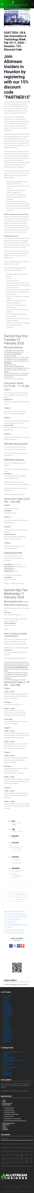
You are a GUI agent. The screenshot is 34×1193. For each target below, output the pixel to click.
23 (3, 1160)
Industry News (7, 1105)
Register (14, 838)
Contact (5, 1128)
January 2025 (7, 1029)
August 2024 (6, 1038)
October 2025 (7, 1013)
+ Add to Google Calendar (17, 894)
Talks (4, 1071)
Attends (5, 1055)
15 (31, 1153)
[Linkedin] (18, 946)
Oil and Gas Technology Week (14, 932)
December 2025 (7, 1010)
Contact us (13, 1191)
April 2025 (6, 1024)
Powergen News (9, 1116)
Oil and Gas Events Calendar (14, 930)
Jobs (4, 1101)
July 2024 (6, 1040)
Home (4, 1100)
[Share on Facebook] (11, 946)
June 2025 (6, 1020)
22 (31, 1157)
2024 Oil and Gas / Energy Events (12, 1051)
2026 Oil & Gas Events (9, 1123)
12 (17, 1153)
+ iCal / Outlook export (17, 899)
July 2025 (6, 1019)
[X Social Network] (15, 946)
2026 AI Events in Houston (16, 911)
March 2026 (6, 1004)
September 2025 (8, 1015)
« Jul (2, 1169)
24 (7, 1160)
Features (5, 1062)
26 (17, 1160)
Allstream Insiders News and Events (16, 924)
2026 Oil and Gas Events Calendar (15, 914)
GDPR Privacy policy (23, 1191)
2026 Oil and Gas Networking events (16, 916)
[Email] (22, 946)
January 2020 (7, 1041)
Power (5, 1065)
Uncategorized (7, 1072)
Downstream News (8, 1058)
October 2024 (7, 1034)
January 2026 (7, 1008)
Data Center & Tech (8, 1057)
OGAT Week (8, 927)
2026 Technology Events (12, 919)
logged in (13, 984)
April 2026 (6, 1003)
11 (12, 1153)
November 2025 (7, 1012)
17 (7, 1157)
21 (26, 1157)
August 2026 (6, 996)
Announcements (8, 1053)
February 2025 (7, 1027)
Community (6, 1124)
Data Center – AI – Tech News (12, 1118)
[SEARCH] (32, 4)
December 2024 (7, 1031)
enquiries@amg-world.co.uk (16, 876)
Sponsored (6, 1069)
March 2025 (6, 1026)
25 (12, 1160)
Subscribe (5, 1129)
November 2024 (7, 1033)
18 (12, 1157)
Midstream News (8, 1064)
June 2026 (6, 999)
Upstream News (7, 1074)
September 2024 (8, 1036)
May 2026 (6, 1001)
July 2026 (6, 997)
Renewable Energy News (10, 1067)
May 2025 (6, 1022)
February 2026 (7, 1006)
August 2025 (6, 1017)
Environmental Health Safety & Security (14, 1060)
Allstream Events (10, 922)
